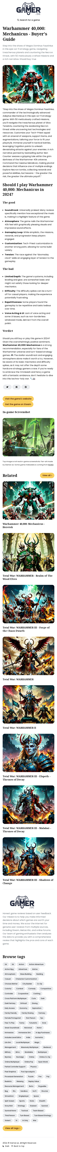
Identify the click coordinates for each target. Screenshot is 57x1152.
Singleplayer (24, 1096)
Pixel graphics (10, 1072)
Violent (8, 1120)
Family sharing (28, 1013)
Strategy (21, 1106)
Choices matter (11, 984)
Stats (32, 1101)
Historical (28, 1028)
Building (39, 974)
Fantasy (42, 1013)
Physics (33, 1067)
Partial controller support (15, 1067)
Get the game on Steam (18, 404)
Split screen (9, 1101)
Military (8, 1052)
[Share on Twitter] (7, 387)
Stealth (42, 1101)
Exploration (36, 1008)
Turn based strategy (42, 1115)
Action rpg (9, 969)
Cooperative (23, 993)
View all (46, 475)
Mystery (8, 1057)
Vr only (25, 1120)
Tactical (24, 1110)
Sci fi (34, 1091)
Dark (42, 998)
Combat (19, 988)
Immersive (9, 1032)
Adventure (23, 969)
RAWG (50, 465)
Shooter (44, 1091)
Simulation (9, 1096)
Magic (37, 1042)
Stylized (33, 1106)
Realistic (8, 1081)
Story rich (9, 1106)
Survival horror (10, 1110)
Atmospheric (10, 974)
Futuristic (33, 1023)
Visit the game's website (18, 398)
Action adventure (36, 964)
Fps (41, 1018)
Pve (40, 1076)
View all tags (12, 1128)
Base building (25, 974)
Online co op (44, 1057)
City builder (27, 984)
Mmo (18, 1052)
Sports (22, 1101)
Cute (34, 998)
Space (36, 1096)
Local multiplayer (23, 1042)
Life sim (8, 1042)
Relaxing (20, 1081)
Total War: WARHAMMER (18, 679)
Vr (16, 1120)
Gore (44, 1023)
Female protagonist (13, 1018)
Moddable (29, 1052)
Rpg (6, 1091)
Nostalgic (20, 1057)
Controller (9, 993)
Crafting (36, 993)
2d (6, 964)
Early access (10, 1008)
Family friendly (11, 1013)
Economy (23, 1008)
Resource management (14, 1086)
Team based (38, 1110)
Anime (35, 969)
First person (30, 1018)
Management (10, 1047)
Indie (28, 1037)
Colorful (8, 988)
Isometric (39, 1037)
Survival (44, 1106)
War (34, 1120)
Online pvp (29, 1062)
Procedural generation (14, 1076)
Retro (31, 1086)
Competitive (46, 988)
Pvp (48, 1076)
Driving (35, 1003)
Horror (39, 1028)
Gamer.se (14, 1143)
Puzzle (31, 1076)
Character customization (26, 979)
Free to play (9, 1023)
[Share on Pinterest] (25, 387)
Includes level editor (13, 1037)
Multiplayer (42, 1052)
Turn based (24, 1115)
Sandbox (24, 1091)
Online (31, 1057)
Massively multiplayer (29, 1047)
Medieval (47, 1047)
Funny (21, 1023)
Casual (8, 979)
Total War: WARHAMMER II (19, 727)
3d (13, 964)
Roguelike (42, 1086)
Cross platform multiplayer (16, 998)
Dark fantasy (10, 1003)
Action (21, 964)
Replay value (33, 1081)
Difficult (23, 1003)
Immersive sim (25, 1032)
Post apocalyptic (28, 1072)
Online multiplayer (12, 1062)
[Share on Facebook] (16, 387)
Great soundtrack (12, 1028)
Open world (43, 1062)
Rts (14, 1091)
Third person (10, 1115)
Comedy (32, 988)
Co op (39, 984)
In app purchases (43, 1032)
